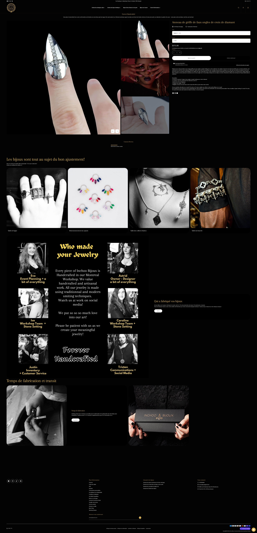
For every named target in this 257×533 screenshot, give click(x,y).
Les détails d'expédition (93, 496)
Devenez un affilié (92, 506)
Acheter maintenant (231, 58)
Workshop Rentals (93, 510)
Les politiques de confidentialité (95, 492)
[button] (248, 7)
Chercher (91, 482)
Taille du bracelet (197, 231)
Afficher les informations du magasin (242, 65)
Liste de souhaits (92, 504)
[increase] (180, 52)
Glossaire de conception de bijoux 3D (151, 486)
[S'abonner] (140, 518)
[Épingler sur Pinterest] (175, 93)
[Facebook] (7, 1)
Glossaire (91, 488)
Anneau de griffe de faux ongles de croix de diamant (203, 22)
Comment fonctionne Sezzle (95, 500)
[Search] (238, 7)
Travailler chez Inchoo (93, 502)
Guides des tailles (92, 484)
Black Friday (91, 508)
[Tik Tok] (10, 1)
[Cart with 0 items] (248, 7)
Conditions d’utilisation (132, 528)
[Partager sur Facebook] (173, 93)
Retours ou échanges (93, 498)
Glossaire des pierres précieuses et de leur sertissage (154, 482)
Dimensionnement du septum (78, 231)
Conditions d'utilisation (94, 494)
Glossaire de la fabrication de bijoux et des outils (153, 484)
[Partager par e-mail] (177, 93)
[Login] (243, 7)
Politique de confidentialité (122, 528)
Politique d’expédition (141, 528)
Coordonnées (148, 528)
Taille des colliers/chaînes (139, 231)
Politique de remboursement (111, 528)
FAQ (90, 486)
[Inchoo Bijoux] (11, 7)
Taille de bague (12, 231)
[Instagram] (9, 1)
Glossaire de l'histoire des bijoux (149, 488)
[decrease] (174, 52)
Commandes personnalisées (94, 490)
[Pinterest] (12, 1)
